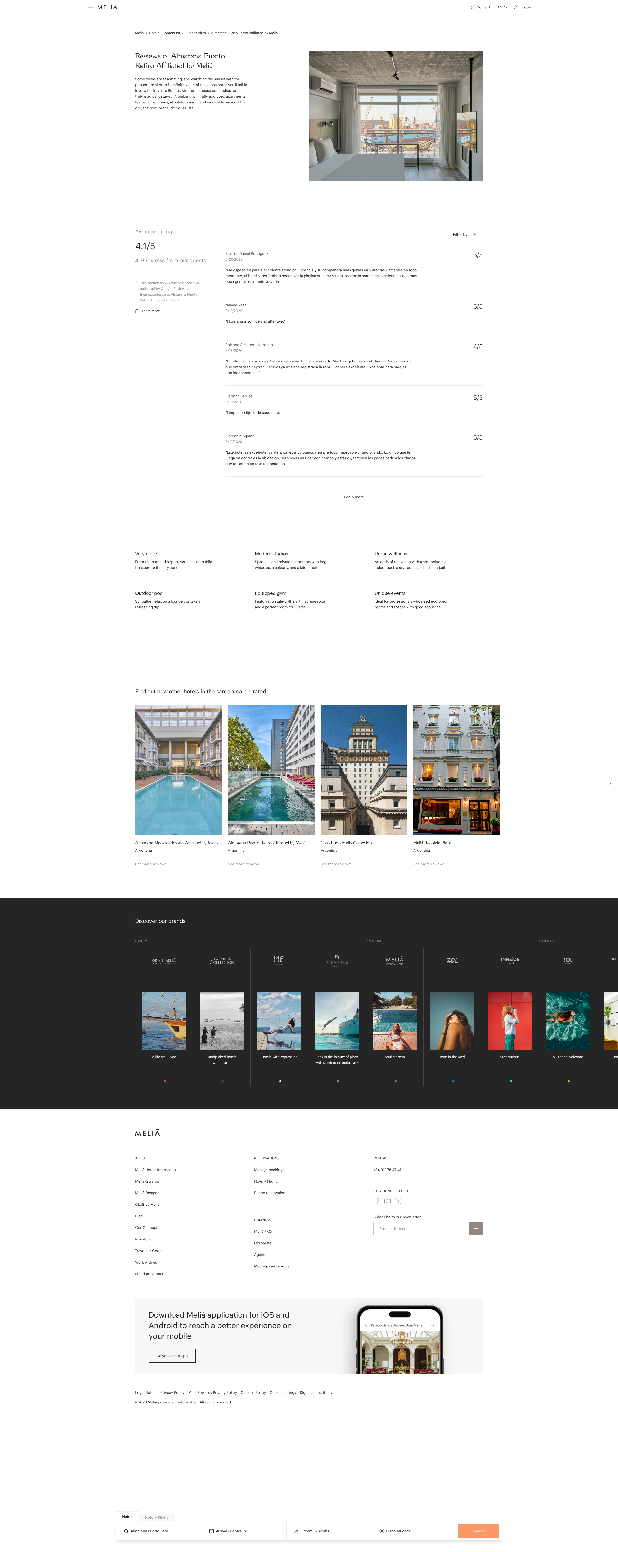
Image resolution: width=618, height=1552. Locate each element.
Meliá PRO (263, 1231)
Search (479, 1531)
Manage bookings (269, 1169)
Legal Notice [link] (146, 1392)
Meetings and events (271, 1266)
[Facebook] (376, 1201)
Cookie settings (283, 1392)
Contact (381, 1158)
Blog (139, 1216)
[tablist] (309, 1516)
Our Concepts (147, 1227)
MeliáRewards (147, 1181)
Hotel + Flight (265, 1181)
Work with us (146, 1262)
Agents (260, 1254)
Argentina (172, 33)
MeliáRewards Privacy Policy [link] (212, 1392)
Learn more (151, 311)
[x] (398, 1201)
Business (262, 1220)
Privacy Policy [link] (172, 1392)
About (141, 1158)
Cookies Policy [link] (253, 1392)
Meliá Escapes (147, 1193)
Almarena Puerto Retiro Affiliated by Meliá (244, 33)
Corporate (263, 1243)
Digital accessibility (316, 1392)
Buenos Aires (195, 33)
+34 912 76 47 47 (387, 1169)
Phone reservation (269, 1193)
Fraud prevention (149, 1274)
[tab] (127, 1516)
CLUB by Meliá (147, 1204)
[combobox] (503, 7)
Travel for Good (148, 1250)
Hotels (154, 33)
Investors (143, 1239)
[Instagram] (387, 1201)
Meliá (139, 33)
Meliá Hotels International (157, 1169)
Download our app (172, 1356)
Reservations (267, 1158)
